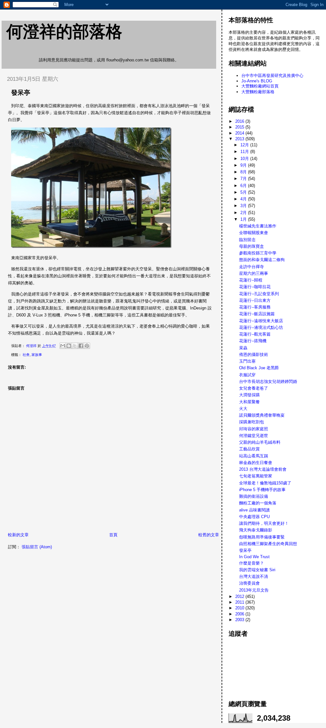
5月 (244, 192)
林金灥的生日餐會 (255, 462)
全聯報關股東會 (253, 232)
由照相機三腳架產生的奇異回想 (268, 543)
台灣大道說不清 (253, 576)
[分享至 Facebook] (81, 346)
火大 (243, 408)
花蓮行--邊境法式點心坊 (261, 327)
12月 (245, 144)
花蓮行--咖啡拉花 (255, 286)
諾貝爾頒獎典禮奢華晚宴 (262, 415)
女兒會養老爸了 (253, 388)
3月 (244, 205)
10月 (245, 158)
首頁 (113, 534)
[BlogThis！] (69, 346)
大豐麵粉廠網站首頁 (260, 86)
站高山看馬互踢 (253, 456)
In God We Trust (254, 556)
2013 (240, 138)
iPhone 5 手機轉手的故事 (262, 489)
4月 (244, 199)
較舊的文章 (208, 534)
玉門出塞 (247, 361)
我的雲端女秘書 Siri (257, 569)
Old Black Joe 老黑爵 (259, 367)
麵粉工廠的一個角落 (257, 503)
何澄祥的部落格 (64, 31)
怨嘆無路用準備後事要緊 (262, 537)
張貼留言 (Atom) (37, 546)
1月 (244, 219)
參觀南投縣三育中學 (257, 253)
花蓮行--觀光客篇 (255, 334)
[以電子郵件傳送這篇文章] (63, 346)
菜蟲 (243, 347)
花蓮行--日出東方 (255, 300)
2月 (244, 212)
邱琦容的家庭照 (253, 428)
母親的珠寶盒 (251, 246)
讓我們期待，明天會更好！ (264, 523)
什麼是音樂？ (251, 563)
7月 (244, 178)
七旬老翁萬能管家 (255, 476)
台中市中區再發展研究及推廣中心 (272, 75)
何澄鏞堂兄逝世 (253, 435)
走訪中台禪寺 (251, 266)
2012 (240, 596)
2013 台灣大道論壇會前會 (263, 469)
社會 (26, 355)
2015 (240, 127)
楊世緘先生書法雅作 (257, 226)
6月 (244, 185)
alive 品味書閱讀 (254, 510)
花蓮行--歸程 (250, 280)
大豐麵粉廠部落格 (257, 91)
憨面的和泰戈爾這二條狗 (262, 259)
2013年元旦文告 (254, 590)
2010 (240, 608)
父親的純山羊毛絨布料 (259, 442)
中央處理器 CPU (254, 516)
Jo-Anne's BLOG (256, 81)
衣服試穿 (247, 374)
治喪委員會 (249, 583)
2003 (240, 619)
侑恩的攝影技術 (253, 354)
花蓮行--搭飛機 (252, 340)
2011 (240, 602)
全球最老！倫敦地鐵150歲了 (265, 483)
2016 (240, 121)
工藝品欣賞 (249, 449)
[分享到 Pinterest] (87, 346)
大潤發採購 (249, 394)
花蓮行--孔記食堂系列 (259, 293)
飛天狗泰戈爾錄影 (255, 530)
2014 (240, 133)
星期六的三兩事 (253, 273)
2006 (240, 614)
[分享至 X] (75, 346)
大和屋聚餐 (249, 401)
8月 (244, 172)
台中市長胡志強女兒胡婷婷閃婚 (268, 381)
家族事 (37, 355)
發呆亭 (245, 550)
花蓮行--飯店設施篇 (257, 313)
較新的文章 (18, 534)
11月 (245, 151)
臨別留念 (247, 239)
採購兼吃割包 (251, 421)
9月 (244, 165)
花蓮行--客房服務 (255, 307)
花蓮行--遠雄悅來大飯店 (261, 320)
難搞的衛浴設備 (253, 496)
